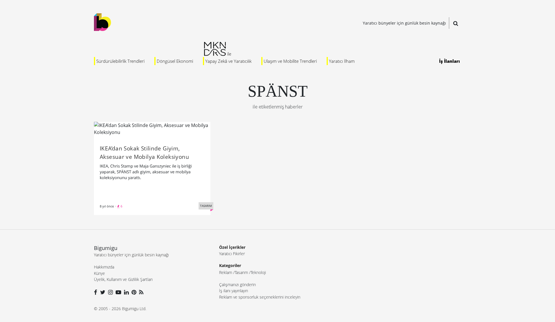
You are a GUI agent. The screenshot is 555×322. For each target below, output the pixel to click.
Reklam (225, 272)
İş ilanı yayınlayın (233, 290)
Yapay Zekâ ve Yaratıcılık (228, 61)
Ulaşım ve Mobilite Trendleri (290, 61)
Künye (99, 273)
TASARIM (206, 206)
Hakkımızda (104, 267)
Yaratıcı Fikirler (232, 253)
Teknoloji (258, 272)
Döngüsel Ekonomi (175, 61)
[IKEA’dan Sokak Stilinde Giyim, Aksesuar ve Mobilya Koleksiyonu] (152, 128)
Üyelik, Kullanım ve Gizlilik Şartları (123, 279)
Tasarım (241, 272)
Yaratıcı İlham (342, 61)
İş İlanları (449, 61)
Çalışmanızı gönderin (237, 284)
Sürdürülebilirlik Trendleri (120, 61)
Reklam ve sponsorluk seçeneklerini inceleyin (259, 297)
